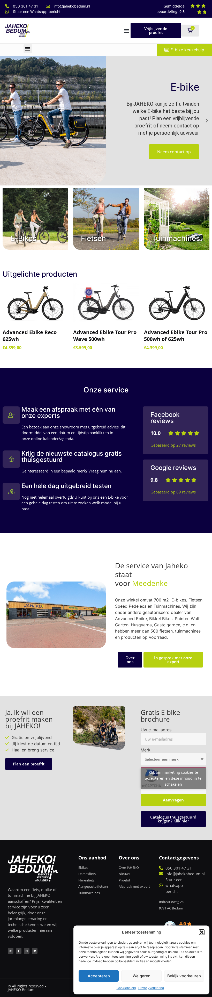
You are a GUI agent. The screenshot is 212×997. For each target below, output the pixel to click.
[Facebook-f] (18, 951)
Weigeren (141, 975)
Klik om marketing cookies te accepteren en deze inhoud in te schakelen (173, 778)
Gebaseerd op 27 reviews (173, 445)
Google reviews (173, 467)
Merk (145, 750)
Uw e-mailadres (156, 730)
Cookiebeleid (126, 988)
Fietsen (93, 238)
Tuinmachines (176, 238)
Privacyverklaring (151, 988)
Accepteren (99, 975)
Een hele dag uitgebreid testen (66, 486)
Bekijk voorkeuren (184, 975)
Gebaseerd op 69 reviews (173, 491)
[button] (201, 932)
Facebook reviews (164, 418)
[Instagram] (10, 951)
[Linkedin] (34, 951)
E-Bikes (23, 238)
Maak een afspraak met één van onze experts (68, 412)
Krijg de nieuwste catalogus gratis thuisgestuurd (71, 456)
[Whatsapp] (26, 951)
